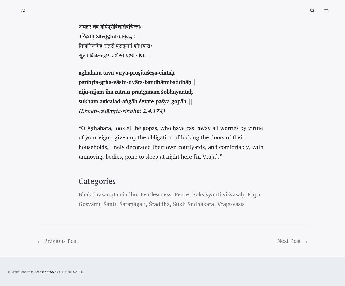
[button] (312, 11)
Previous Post (57, 241)
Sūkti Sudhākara (193, 204)
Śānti (110, 204)
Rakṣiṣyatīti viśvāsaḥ (218, 194)
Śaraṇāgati (132, 204)
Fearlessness (156, 194)
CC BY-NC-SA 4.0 (70, 272)
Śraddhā (159, 204)
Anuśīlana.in (21, 272)
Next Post (292, 241)
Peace (182, 194)
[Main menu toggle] (326, 11)
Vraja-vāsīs (231, 204)
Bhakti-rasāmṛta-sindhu (108, 194)
